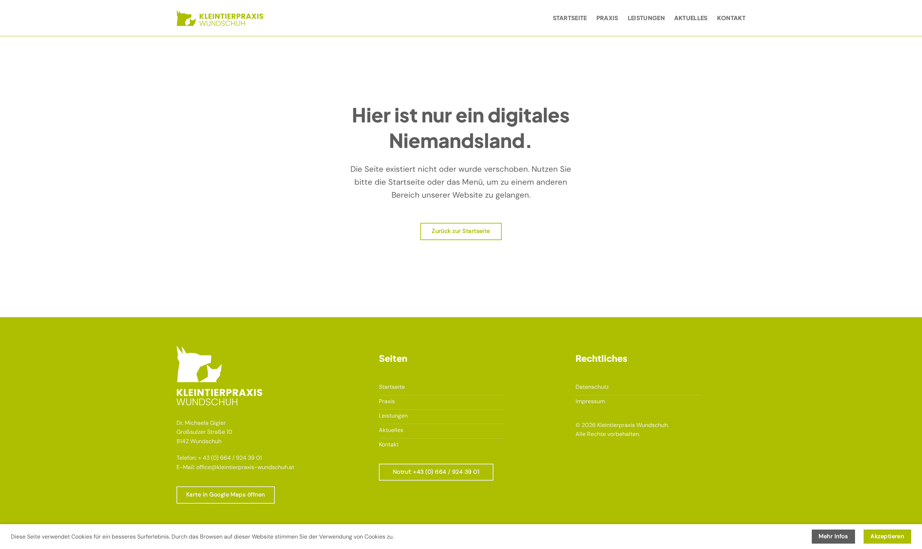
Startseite (570, 18)
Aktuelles (691, 18)
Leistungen (646, 18)
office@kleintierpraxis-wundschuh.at (245, 467)
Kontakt (731, 18)
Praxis (607, 18)
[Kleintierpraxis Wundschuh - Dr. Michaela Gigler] (219, 18)
